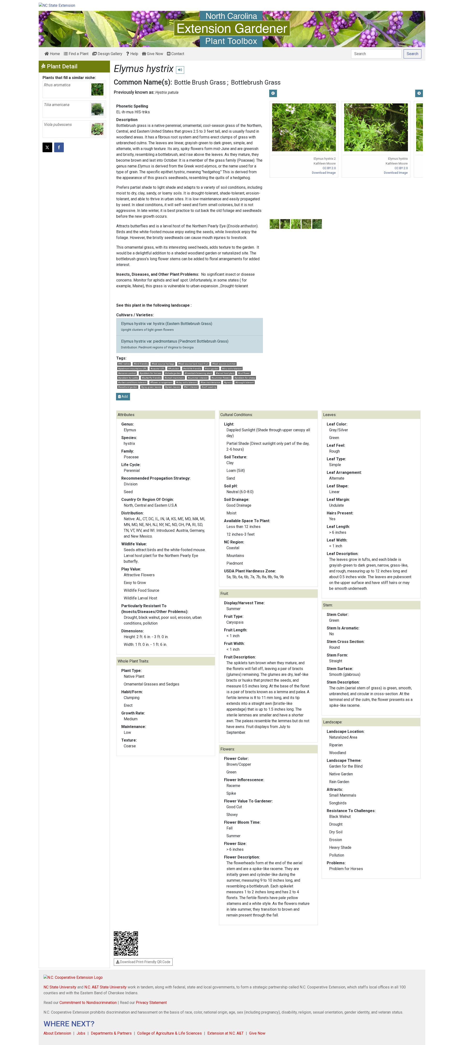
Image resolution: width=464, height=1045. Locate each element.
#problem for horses (150, 373)
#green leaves (172, 387)
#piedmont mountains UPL (132, 368)
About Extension (57, 1033)
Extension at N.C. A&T (225, 1033)
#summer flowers (221, 377)
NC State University (60, 987)
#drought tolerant (244, 382)
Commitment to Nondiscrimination (88, 1002)
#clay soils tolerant (186, 382)
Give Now (154, 53)
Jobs (81, 1033)
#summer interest (198, 377)
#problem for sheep (244, 377)
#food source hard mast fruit (193, 363)
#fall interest (191, 387)
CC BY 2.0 (329, 168)
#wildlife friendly (192, 368)
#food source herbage (163, 363)
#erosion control (127, 373)
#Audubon (173, 368)
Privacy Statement (151, 1002)
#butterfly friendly (151, 377)
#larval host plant (225, 373)
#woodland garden (127, 387)
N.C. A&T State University (105, 987)
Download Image (324, 172)
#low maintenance (210, 382)
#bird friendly (141, 363)
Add (124, 396)
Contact (177, 53)
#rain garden (211, 368)
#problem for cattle (128, 377)
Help (133, 53)
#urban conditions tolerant (132, 382)
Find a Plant (78, 53)
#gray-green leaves (151, 387)
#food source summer (224, 363)
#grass (228, 382)
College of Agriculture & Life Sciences (169, 1033)
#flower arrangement (161, 382)
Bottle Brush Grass (200, 82)
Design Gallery (109, 53)
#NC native (124, 363)
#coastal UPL (158, 368)
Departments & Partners (111, 1033)
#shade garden (173, 373)
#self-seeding (209, 387)
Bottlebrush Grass (256, 82)
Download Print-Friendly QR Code (144, 962)
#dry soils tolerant (232, 368)
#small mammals (174, 377)
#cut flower (244, 373)
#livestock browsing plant (198, 373)
